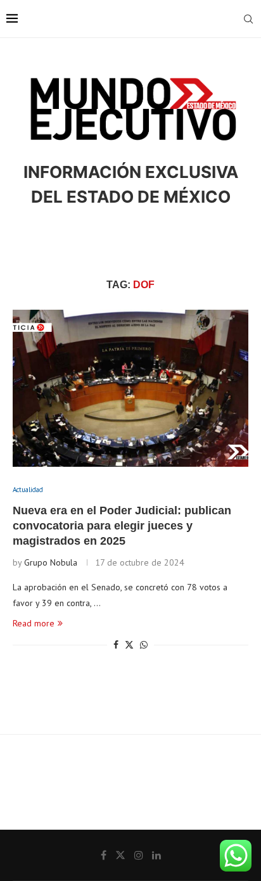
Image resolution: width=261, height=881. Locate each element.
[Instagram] (138, 855)
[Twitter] (120, 855)
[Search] (248, 19)
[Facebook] (103, 855)
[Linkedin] (156, 855)
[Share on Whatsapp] (144, 644)
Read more (33, 623)
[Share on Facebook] (115, 644)
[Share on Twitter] (129, 644)
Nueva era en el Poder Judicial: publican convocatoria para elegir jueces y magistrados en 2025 (122, 526)
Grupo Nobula (50, 562)
